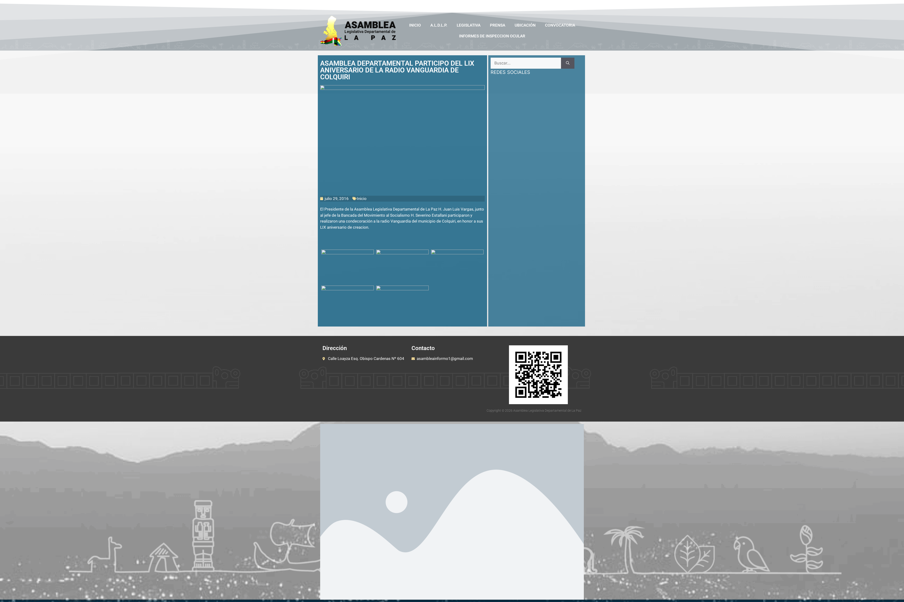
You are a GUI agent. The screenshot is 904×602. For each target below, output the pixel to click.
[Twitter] (552, 5)
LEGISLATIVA (468, 25)
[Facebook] (543, 5)
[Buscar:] (526, 63)
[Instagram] (570, 5)
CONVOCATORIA (560, 25)
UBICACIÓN (525, 25)
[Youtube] (561, 5)
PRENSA (497, 25)
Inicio (415, 25)
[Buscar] (567, 63)
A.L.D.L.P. (438, 25)
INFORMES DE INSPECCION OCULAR (492, 36)
